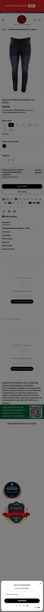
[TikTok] (24, 606)
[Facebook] (16, 606)
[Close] (40, 583)
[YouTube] (27, 606)
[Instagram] (20, 606)
